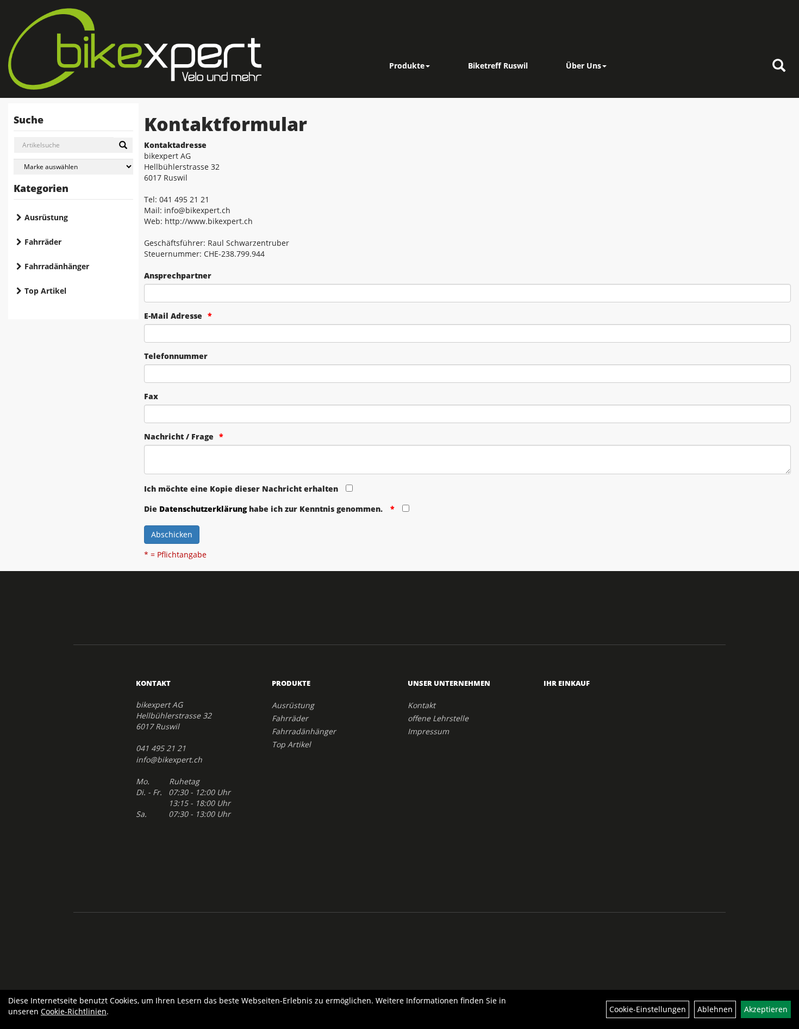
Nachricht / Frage (179, 436)
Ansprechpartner (177, 275)
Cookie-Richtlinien (74, 1011)
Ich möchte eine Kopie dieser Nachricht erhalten (241, 488)
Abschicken (171, 534)
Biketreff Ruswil (498, 65)
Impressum (428, 731)
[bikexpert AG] (134, 49)
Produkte (407, 65)
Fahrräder (42, 242)
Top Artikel (45, 291)
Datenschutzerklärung (203, 509)
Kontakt (421, 705)
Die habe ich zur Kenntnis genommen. (264, 509)
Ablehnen (715, 1009)
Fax (151, 396)
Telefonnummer (176, 356)
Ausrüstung (46, 217)
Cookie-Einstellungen (647, 1009)
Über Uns (583, 65)
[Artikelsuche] (778, 66)
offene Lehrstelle (438, 718)
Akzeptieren (766, 1009)
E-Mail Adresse (173, 316)
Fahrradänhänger (56, 266)
